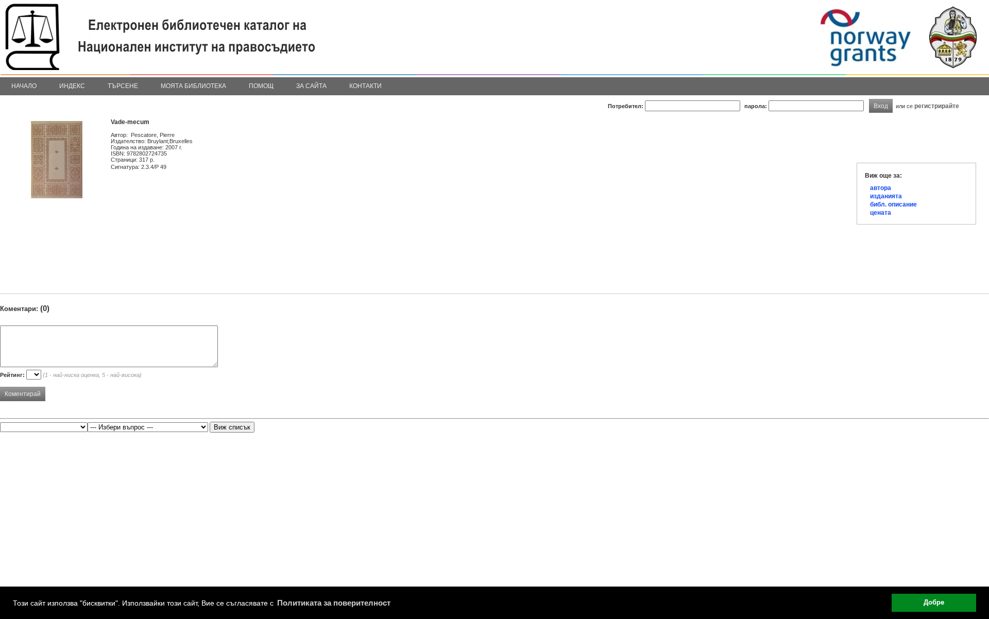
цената (880, 212)
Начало (24, 86)
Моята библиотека (193, 86)
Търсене (123, 86)
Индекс (72, 86)
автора (880, 188)
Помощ (261, 86)
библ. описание (893, 204)
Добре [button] (934, 602)
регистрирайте (936, 105)
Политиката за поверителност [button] (333, 602)
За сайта (311, 86)
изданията (886, 196)
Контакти (365, 86)
